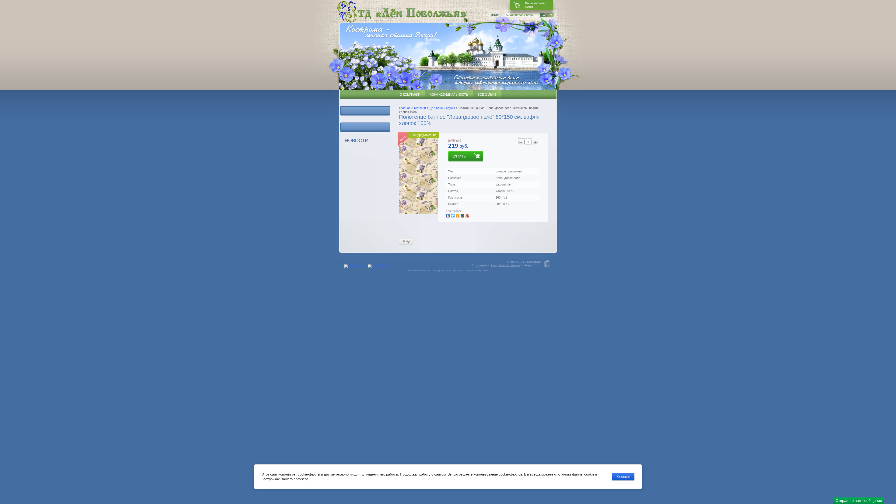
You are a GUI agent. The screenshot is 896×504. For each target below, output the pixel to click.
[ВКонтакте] (448, 215)
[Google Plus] (468, 215)
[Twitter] (453, 215)
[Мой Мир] (463, 215)
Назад (406, 241)
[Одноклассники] (458, 215)
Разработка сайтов (505, 265)
